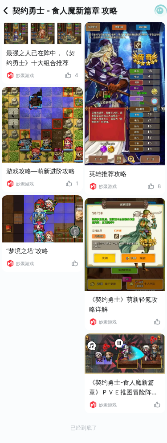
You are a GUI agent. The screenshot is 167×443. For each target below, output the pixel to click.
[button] (161, 10)
